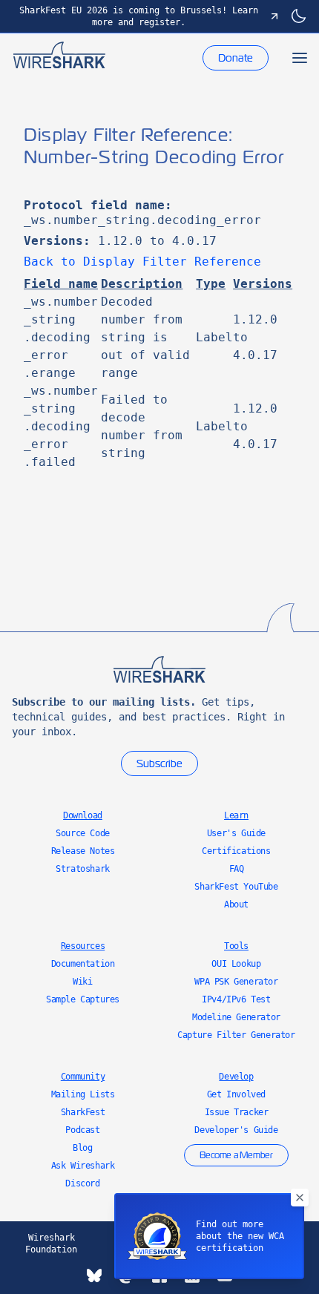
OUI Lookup (235, 964)
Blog (82, 1148)
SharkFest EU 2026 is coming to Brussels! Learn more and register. (138, 16)
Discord (82, 1183)
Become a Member (236, 1155)
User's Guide (236, 833)
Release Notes (83, 851)
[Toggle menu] (299, 58)
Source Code (83, 833)
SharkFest (83, 1112)
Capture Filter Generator (236, 1035)
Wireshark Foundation (51, 1243)
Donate (235, 58)
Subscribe (159, 763)
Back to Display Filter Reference (142, 261)
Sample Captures (82, 999)
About (236, 904)
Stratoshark (83, 869)
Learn (236, 815)
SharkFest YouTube (235, 886)
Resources (83, 946)
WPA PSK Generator (235, 981)
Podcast (82, 1130)
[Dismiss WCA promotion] (300, 1197)
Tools (236, 946)
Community (83, 1076)
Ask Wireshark (83, 1165)
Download (82, 815)
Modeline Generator (236, 1017)
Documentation (83, 964)
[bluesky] (94, 1275)
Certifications (236, 851)
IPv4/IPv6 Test (236, 999)
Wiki (82, 981)
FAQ (236, 869)
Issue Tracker (237, 1112)
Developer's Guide (235, 1130)
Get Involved (236, 1094)
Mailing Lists (83, 1094)
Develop (236, 1076)
